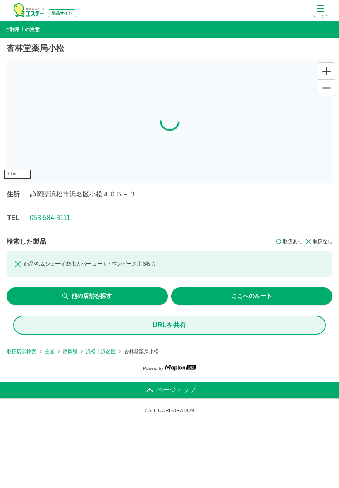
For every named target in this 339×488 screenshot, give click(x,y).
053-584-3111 (50, 217)
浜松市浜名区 (101, 351)
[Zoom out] (326, 87)
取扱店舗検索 (21, 351)
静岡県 (70, 351)
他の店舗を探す (92, 295)
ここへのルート (252, 295)
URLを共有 (169, 324)
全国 (50, 351)
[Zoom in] (326, 71)
